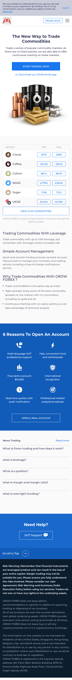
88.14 (44, 173)
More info (7, 11)
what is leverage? (14, 459)
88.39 (59, 173)
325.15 (59, 164)
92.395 (59, 201)
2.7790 (44, 183)
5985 (59, 154)
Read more (62, 440)
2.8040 (59, 183)
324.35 (44, 164)
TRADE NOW (53, 20)
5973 (44, 154)
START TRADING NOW (36, 66)
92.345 (44, 201)
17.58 (44, 192)
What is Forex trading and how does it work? (33, 448)
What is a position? (15, 471)
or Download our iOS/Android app (36, 74)
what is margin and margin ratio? (25, 482)
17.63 (59, 192)
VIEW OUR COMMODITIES (36, 211)
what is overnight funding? (21, 493)
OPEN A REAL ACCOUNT (36, 418)
